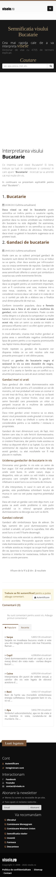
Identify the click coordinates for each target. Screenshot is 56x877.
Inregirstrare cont (14, 768)
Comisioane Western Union (21, 828)
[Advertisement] (28, 111)
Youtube (10, 783)
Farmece (11, 842)
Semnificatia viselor (17, 833)
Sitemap (38, 869)
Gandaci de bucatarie (28, 242)
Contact (8, 873)
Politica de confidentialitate (16, 869)
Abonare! (34, 807)
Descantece (13, 846)
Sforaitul (11, 820)
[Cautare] (50, 66)
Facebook (11, 779)
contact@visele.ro (15, 786)
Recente (25, 627)
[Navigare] (50, 8)
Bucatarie (16, 196)
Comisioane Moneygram (19, 824)
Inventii (11, 838)
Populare (11, 627)
